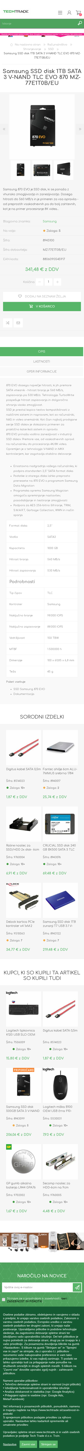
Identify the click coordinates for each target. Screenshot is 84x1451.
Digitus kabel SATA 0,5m (23, 769)
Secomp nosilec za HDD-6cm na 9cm (56, 1185)
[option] (20, 170)
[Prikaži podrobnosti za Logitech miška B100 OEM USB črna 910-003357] (60, 1085)
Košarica (78, 12)
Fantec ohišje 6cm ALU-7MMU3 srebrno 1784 (60, 771)
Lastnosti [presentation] (41, 361)
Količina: (29, 281)
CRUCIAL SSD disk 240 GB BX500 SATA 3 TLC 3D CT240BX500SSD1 (59, 849)
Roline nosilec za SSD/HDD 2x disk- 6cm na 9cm (22, 849)
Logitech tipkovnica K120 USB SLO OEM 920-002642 (20, 1034)
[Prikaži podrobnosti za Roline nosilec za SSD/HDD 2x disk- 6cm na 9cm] (23, 824)
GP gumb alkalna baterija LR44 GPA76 (21, 1185)
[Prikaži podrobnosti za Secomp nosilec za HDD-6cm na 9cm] (60, 1161)
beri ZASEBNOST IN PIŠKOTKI (37, 1300)
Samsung (50, 221)
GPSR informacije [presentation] (42, 371)
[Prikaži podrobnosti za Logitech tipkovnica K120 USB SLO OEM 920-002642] (23, 1008)
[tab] (41, 352)
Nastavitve (10, 1444)
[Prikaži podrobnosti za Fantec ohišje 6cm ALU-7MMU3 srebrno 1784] (60, 747)
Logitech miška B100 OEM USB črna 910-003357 (57, 1111)
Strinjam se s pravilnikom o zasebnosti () (37, 1300)
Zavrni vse (28, 1444)
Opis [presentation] (41, 351)
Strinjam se (48, 1444)
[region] (42, 1379)
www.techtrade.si (47, 1432)
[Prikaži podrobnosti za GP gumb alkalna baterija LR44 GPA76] (23, 1161)
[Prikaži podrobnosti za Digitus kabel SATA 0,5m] (23, 747)
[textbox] (38, 23)
